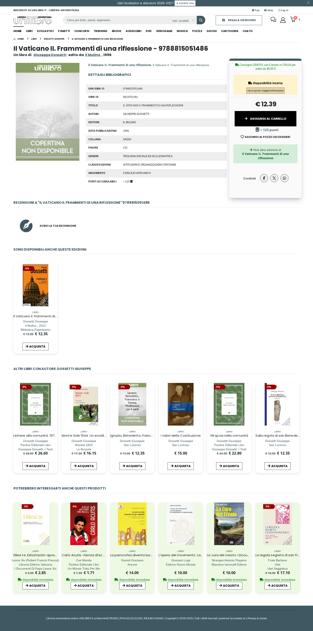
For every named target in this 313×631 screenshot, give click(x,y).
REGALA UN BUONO (241, 20)
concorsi (81, 31)
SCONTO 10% (186, 3)
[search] (201, 20)
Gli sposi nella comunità (229, 435)
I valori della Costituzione (181, 435)
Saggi (127, 139)
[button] (295, 20)
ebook (116, 31)
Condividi (249, 178)
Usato (248, 31)
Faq (256, 10)
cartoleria (229, 31)
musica (182, 31)
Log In (284, 10)
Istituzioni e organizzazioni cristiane (149, 164)
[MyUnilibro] (283, 20)
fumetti (64, 31)
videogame (164, 31)
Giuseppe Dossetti (49, 54)
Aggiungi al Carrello (267, 119)
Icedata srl (240, 618)
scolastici (45, 31)
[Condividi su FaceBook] (264, 178)
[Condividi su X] (274, 178)
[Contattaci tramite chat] (273, 20)
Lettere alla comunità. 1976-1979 (39, 435)
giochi (212, 31)
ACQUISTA (37, 346)
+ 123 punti (269, 130)
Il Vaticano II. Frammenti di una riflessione (46, 316)
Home (17, 31)
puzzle (197, 31)
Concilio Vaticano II (137, 173)
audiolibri (133, 31)
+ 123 (126, 181)
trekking (100, 31)
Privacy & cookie (257, 618)
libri (29, 31)
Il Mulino (129, 122)
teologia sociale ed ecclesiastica (147, 156)
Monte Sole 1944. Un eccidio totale (89, 435)
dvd (149, 31)
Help (270, 10)
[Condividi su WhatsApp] (284, 178)
